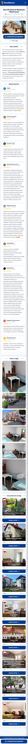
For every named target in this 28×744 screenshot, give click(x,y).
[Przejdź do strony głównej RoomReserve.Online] (8, 3)
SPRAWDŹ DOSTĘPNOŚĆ (15, 741)
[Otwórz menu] (25, 2)
